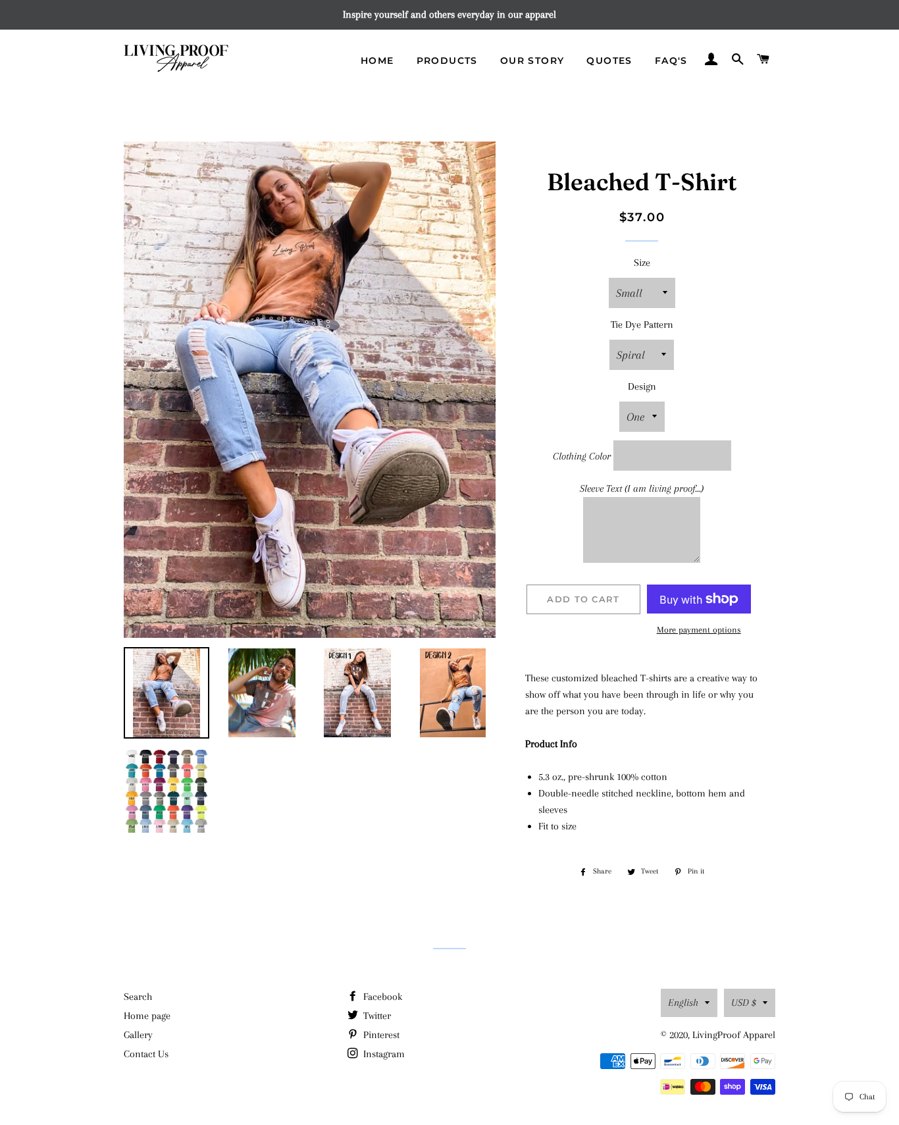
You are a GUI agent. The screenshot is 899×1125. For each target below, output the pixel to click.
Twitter (376, 1016)
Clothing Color (582, 456)
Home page (147, 1016)
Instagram (383, 1054)
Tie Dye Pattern (642, 324)
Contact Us (146, 1054)
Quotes (609, 60)
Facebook (381, 997)
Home (377, 60)
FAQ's (671, 60)
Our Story (532, 60)
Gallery (138, 1035)
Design (642, 386)
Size (642, 263)
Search (138, 997)
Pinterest (380, 1035)
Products (447, 60)
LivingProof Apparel (733, 1035)
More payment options (699, 630)
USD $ (743, 1002)
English (683, 1002)
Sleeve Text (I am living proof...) (642, 488)
